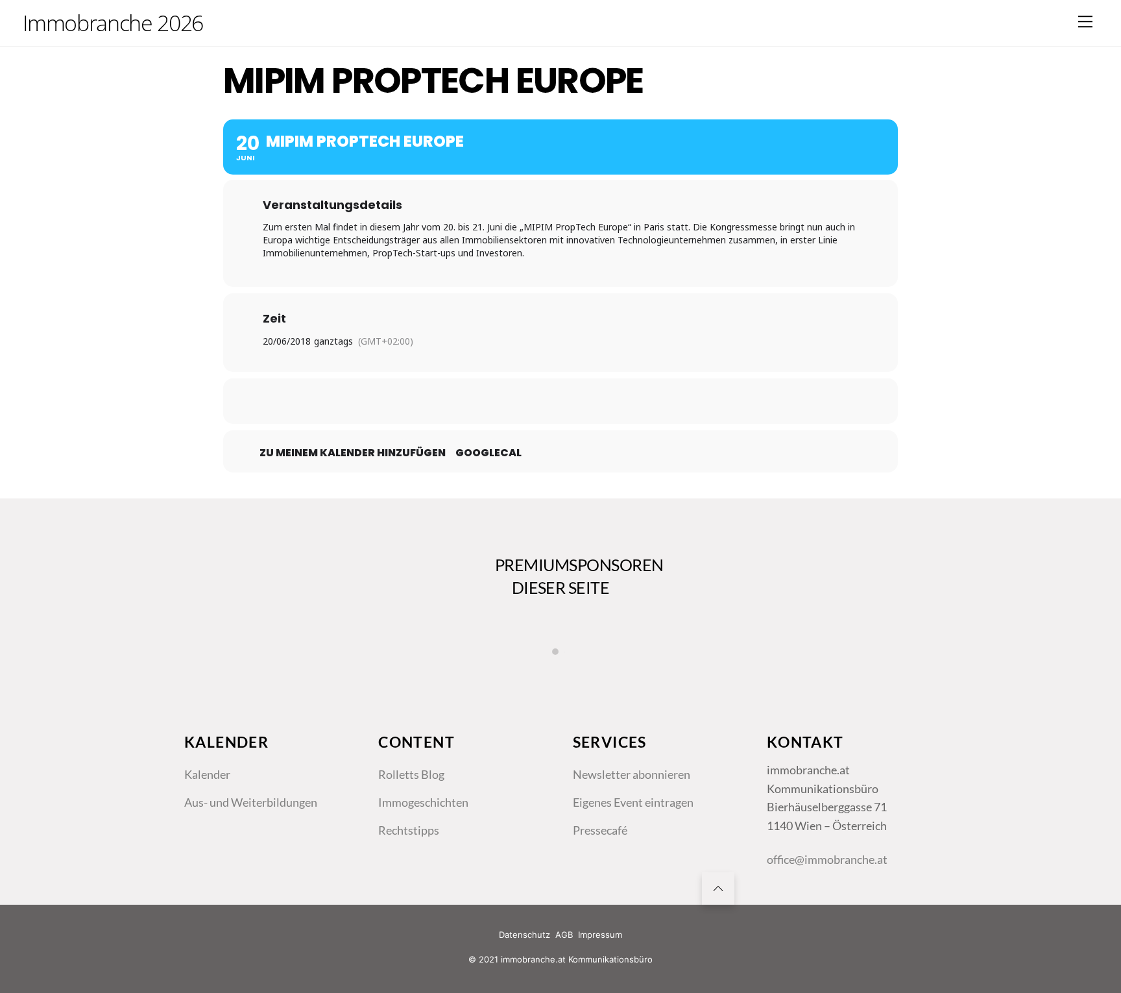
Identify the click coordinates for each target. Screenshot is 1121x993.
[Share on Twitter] (528, 401)
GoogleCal (488, 453)
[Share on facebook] (495, 401)
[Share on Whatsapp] (593, 401)
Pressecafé (600, 830)
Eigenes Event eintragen (633, 802)
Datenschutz (524, 934)
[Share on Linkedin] (560, 401)
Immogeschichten (423, 802)
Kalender (207, 774)
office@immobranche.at (827, 859)
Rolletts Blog (411, 774)
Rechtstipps (408, 830)
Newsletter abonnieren (631, 774)
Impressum (600, 934)
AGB (564, 934)
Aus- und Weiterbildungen (250, 802)
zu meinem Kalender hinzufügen (352, 453)
